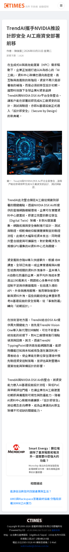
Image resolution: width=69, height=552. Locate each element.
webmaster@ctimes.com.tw (35, 545)
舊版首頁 (56, 530)
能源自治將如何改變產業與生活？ (31, 491)
